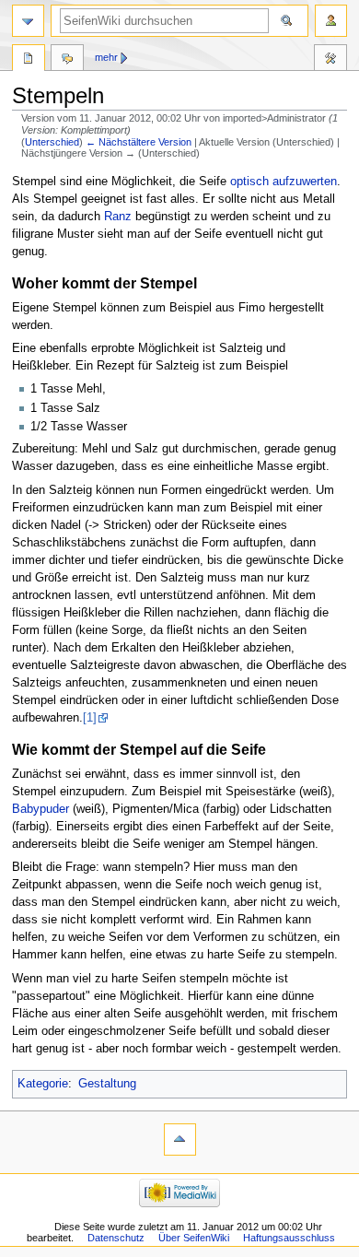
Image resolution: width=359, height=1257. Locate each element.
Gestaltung (107, 1083)
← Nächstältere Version (138, 141)
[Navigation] (28, 21)
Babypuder (40, 809)
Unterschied (52, 141)
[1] (90, 717)
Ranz (118, 216)
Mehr (106, 57)
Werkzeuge (330, 60)
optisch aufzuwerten (283, 181)
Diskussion (67, 60)
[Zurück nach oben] (180, 1139)
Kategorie (42, 1083)
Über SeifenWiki (193, 1237)
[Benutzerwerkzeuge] (331, 21)
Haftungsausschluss (289, 1237)
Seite (28, 60)
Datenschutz (116, 1237)
